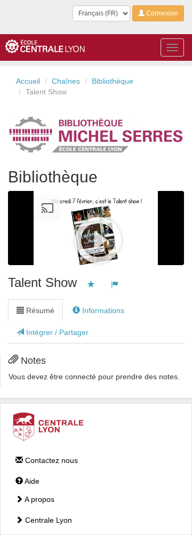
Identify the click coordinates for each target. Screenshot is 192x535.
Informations (102, 310)
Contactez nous (50, 460)
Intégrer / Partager (56, 332)
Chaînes (66, 81)
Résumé (39, 310)
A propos (38, 499)
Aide (31, 481)
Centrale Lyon (47, 520)
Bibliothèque (112, 81)
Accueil (28, 81)
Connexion (161, 13)
